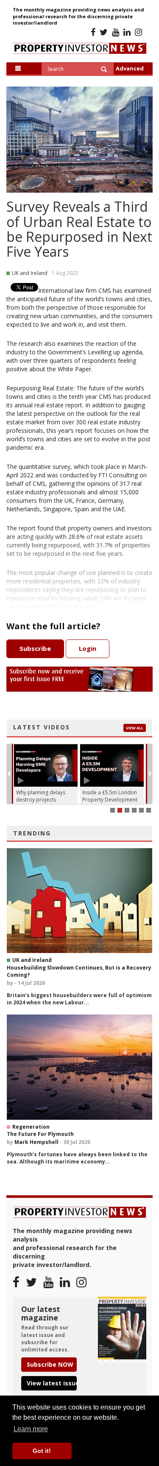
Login (87, 648)
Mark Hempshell (36, 1142)
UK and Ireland (32, 960)
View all (134, 728)
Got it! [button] (42, 1450)
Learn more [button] (31, 1428)
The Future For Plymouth (40, 1134)
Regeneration (31, 1126)
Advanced (130, 68)
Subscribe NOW (50, 1364)
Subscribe (35, 648)
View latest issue (52, 1383)
